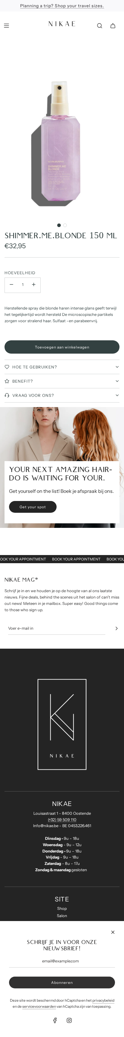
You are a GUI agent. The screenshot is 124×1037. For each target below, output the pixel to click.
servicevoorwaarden (39, 1006)
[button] (59, 225)
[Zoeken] (99, 25)
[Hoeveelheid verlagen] (11, 285)
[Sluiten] (112, 932)
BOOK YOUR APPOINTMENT (25, 559)
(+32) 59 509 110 (62, 819)
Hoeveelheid (20, 272)
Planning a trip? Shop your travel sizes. (62, 5)
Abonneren (62, 982)
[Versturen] (116, 628)
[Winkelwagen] (112, 25)
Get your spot (33, 507)
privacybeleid (103, 1000)
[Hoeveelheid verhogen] (33, 285)
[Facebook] (55, 1020)
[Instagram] (69, 1020)
